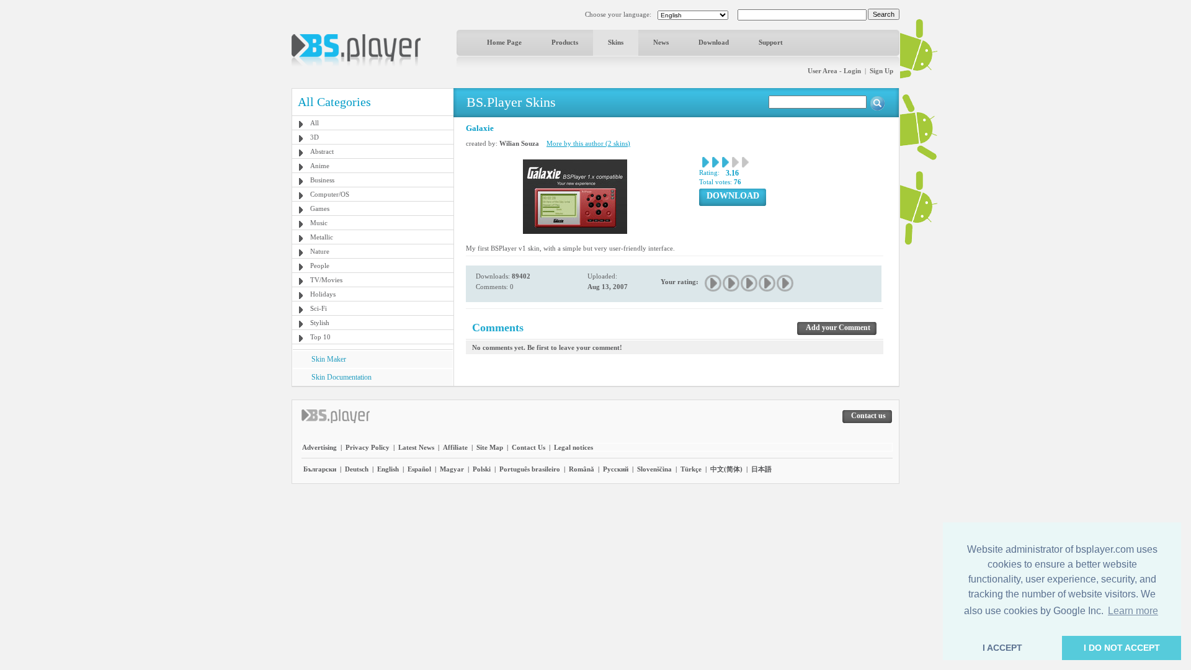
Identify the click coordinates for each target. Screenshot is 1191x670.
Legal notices (573, 447)
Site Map (489, 447)
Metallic (321, 237)
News (661, 42)
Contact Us (528, 447)
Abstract (322, 151)
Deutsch (356, 469)
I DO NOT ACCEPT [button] (1122, 648)
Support (771, 42)
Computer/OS (329, 194)
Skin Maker (328, 359)
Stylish (319, 322)
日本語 (761, 469)
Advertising (319, 447)
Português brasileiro (529, 469)
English (388, 469)
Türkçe (691, 469)
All (314, 123)
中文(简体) (726, 469)
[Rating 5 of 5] (786, 283)
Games (319, 208)
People (319, 265)
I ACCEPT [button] (1002, 648)
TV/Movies (326, 280)
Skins (615, 42)
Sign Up (881, 70)
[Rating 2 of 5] (732, 283)
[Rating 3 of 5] (750, 283)
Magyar (452, 469)
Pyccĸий (615, 469)
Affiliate (455, 447)
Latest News (416, 447)
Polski (482, 469)
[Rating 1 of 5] (714, 283)
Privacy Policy (368, 447)
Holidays (323, 294)
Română (581, 469)
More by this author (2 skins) (588, 143)
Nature (319, 251)
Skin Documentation (341, 377)
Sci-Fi (318, 308)
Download (713, 42)
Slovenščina (654, 469)
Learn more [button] (1133, 610)
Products (564, 42)
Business (322, 180)
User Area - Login (834, 70)
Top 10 (320, 337)
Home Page (504, 42)
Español (419, 469)
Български (319, 469)
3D (314, 137)
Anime (319, 165)
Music (319, 222)
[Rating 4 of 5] (768, 283)
